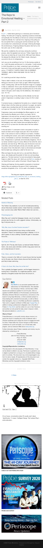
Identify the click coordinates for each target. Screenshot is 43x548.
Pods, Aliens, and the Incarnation (11, 254)
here (33, 159)
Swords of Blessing (7, 203)
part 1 (4, 34)
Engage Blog (33, 303)
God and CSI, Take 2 (9, 409)
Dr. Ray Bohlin (11, 307)
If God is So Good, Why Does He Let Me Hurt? (15, 266)
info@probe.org (21, 342)
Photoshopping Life (7, 215)
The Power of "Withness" (9, 242)
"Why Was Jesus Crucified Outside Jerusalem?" (15, 227)
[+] (21, 396)
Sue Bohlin (7, 279)
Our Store (38, 2)
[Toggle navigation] (39, 7)
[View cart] (34, 7)
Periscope (31, 2)
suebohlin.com (20, 311)
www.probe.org (30, 326)
